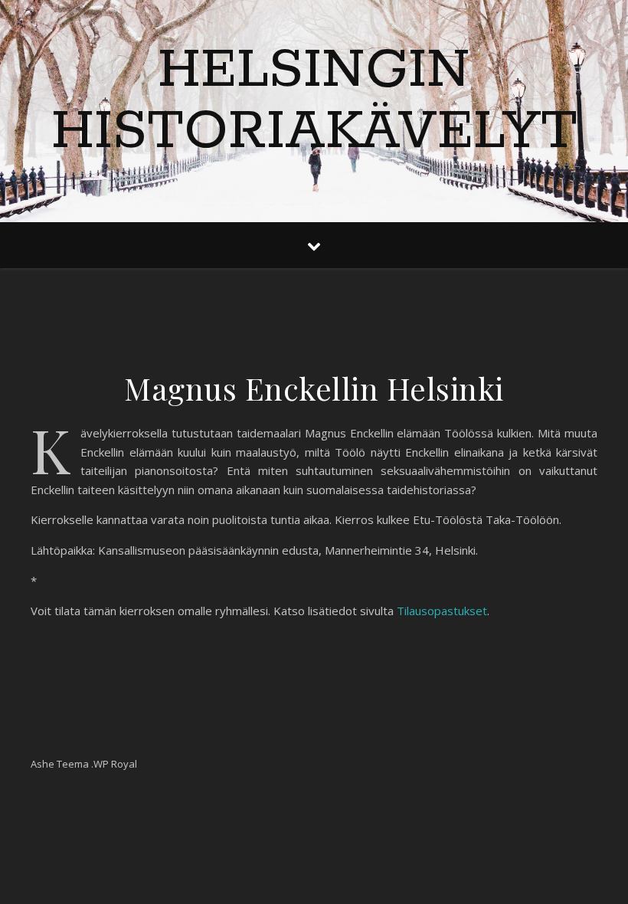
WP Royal (115, 764)
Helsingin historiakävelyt (314, 102)
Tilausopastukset (442, 610)
